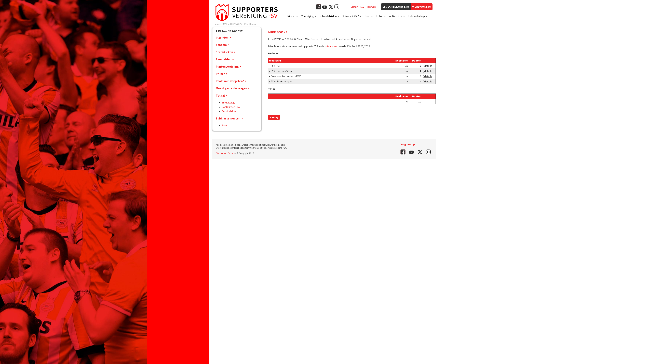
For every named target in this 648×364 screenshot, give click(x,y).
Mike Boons (250, 23)
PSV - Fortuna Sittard (282, 71)
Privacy (231, 153)
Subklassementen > (229, 118)
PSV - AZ (275, 66)
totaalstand (331, 46)
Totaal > (221, 95)
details (428, 66)
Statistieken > (225, 52)
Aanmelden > (225, 59)
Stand (225, 125)
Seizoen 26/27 (351, 16)
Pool (367, 16)
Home (217, 23)
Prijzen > (222, 74)
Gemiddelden (229, 111)
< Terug (274, 117)
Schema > (222, 45)
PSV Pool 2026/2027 (232, 23)
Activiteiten (395, 16)
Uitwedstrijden (328, 16)
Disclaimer (221, 153)
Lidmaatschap (416, 16)
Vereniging (307, 16)
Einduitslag (228, 102)
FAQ (362, 6)
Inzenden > (223, 37)
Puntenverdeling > (228, 66)
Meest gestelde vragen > (232, 88)
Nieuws (291, 16)
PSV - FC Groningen (281, 81)
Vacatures (371, 6)
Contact (354, 6)
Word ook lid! (421, 6)
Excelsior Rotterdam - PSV (286, 76)
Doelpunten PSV (231, 107)
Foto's (379, 16)
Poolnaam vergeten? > (231, 81)
